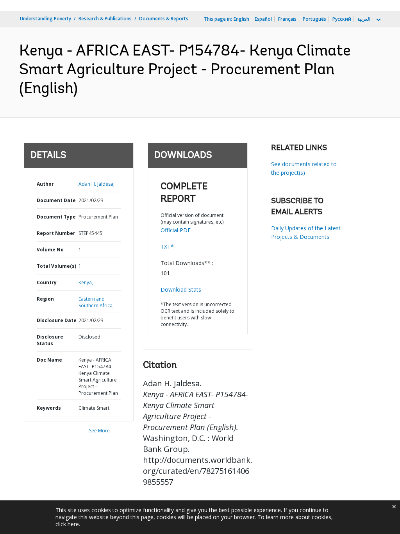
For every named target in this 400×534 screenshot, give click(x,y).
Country (47, 282)
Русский (341, 19)
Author (45, 184)
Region (45, 299)
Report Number (56, 233)
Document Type (56, 216)
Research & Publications (105, 18)
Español (263, 19)
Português (314, 19)
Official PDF (176, 230)
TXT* (167, 246)
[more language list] (378, 20)
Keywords (49, 408)
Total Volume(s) (56, 266)
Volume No (50, 249)
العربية (363, 19)
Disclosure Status (50, 340)
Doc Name (49, 360)
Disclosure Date (57, 320)
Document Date (56, 200)
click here (67, 524)
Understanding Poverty (45, 18)
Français (287, 19)
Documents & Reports (163, 18)
